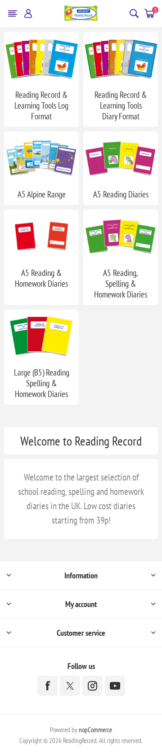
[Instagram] (92, 686)
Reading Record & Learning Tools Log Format (41, 105)
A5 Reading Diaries (120, 194)
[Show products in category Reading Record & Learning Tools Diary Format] (120, 58)
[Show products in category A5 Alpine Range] (41, 157)
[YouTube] (115, 686)
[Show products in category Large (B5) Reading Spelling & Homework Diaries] (41, 336)
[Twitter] (70, 686)
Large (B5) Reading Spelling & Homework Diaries (41, 383)
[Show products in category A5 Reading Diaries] (120, 157)
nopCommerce (95, 729)
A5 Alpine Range (42, 194)
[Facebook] (47, 686)
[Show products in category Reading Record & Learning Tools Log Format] (41, 58)
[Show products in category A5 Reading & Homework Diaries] (41, 236)
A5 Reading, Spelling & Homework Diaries (120, 283)
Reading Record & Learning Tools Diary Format (120, 105)
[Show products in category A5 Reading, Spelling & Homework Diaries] (120, 236)
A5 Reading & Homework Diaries (41, 278)
